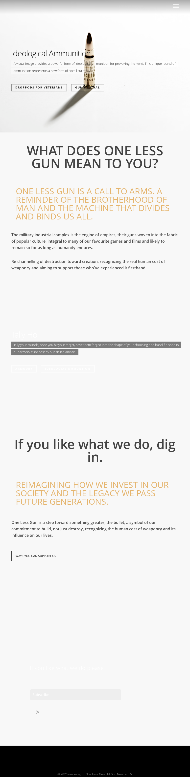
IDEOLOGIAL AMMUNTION (68, 368)
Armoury (24, 368)
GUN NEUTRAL (87, 87)
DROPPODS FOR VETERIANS (39, 87)
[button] (176, 5)
